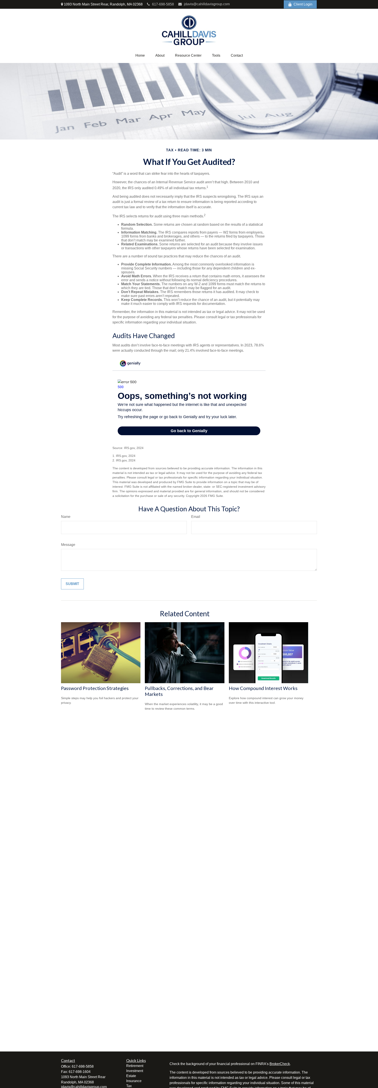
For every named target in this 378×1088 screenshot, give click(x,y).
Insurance (134, 1081)
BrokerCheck (280, 1064)
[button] (140, 55)
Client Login (303, 4)
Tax (129, 1086)
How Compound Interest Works (263, 688)
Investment (134, 1071)
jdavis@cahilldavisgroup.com (207, 4)
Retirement (134, 1066)
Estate (131, 1076)
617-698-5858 (163, 4)
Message (68, 545)
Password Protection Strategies (95, 688)
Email (195, 517)
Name (65, 517)
